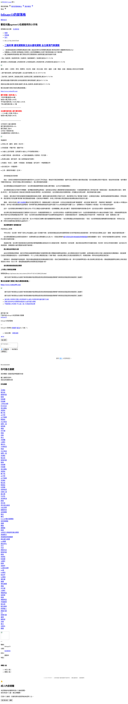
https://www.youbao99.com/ (9, 91)
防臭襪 (3, 401)
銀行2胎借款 (22, 202)
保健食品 (4, 489)
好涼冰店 (4, 406)
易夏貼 (3, 410)
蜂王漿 (3, 494)
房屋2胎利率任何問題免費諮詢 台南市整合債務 (20, 301)
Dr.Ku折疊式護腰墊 (7, 519)
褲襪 (2, 581)
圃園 (2, 628)
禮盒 (2, 428)
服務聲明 (81, 677)
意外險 (3, 503)
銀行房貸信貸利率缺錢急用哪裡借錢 (75, 237)
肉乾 (2, 435)
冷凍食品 (4, 446)
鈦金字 (3, 575)
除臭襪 (3, 399)
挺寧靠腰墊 (4, 521)
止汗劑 (3, 415)
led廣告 (3, 572)
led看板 (3, 577)
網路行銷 (4, 611)
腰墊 (2, 525)
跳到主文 (4, 20)
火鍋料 (3, 442)
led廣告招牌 (5, 568)
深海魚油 (4, 498)
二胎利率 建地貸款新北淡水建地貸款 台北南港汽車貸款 (32, 45)
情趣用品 (4, 593)
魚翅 (2, 449)
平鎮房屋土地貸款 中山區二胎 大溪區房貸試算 (19, 304)
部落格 (6, 35)
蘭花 (2, 516)
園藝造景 (4, 510)
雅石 (2, 514)
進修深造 (15, 333)
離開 (11, 700)
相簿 (5, 33)
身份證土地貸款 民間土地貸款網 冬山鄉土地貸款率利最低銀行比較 (26, 299)
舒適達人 (4, 608)
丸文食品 (4, 422)
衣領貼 (3, 390)
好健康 (3, 487)
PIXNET (50, 677)
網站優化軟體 (5, 539)
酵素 (2, 501)
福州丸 (3, 444)
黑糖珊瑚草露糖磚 (7, 537)
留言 (18, 328)
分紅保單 (4, 507)
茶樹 (2, 621)
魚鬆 (2, 433)
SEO (2, 545)
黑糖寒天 (4, 534)
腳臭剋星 (4, 394)
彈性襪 (3, 579)
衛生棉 (3, 604)
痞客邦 (14, 328)
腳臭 (2, 397)
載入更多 (3, 340)
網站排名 (4, 543)
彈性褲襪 (4, 584)
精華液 (3, 619)
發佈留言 (3, 351)
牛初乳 (3, 496)
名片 (5, 37)
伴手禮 (3, 431)
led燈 (2, 570)
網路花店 (4, 550)
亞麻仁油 (4, 492)
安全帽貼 (4, 408)
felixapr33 (4, 317)
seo (2, 612)
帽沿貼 (3, 392)
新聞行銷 (4, 615)
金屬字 (3, 566)
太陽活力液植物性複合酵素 (10, 532)
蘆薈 (2, 617)
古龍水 (3, 626)
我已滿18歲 (4, 700)
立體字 (3, 561)
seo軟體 (3, 541)
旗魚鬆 (3, 426)
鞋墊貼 (3, 419)
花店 (2, 547)
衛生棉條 (4, 606)
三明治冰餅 (4, 403)
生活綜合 (16, 29)
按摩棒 (3, 595)
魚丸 (2, 437)
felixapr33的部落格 (13, 14)
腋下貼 (3, 412)
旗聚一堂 (4, 424)
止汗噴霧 (4, 417)
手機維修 (4, 602)
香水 (2, 624)
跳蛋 (2, 597)
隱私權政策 (74, 677)
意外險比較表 (5, 505)
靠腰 (2, 523)
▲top (2, 336)
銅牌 (2, 563)
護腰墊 (3, 528)
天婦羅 (3, 440)
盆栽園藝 (4, 512)
